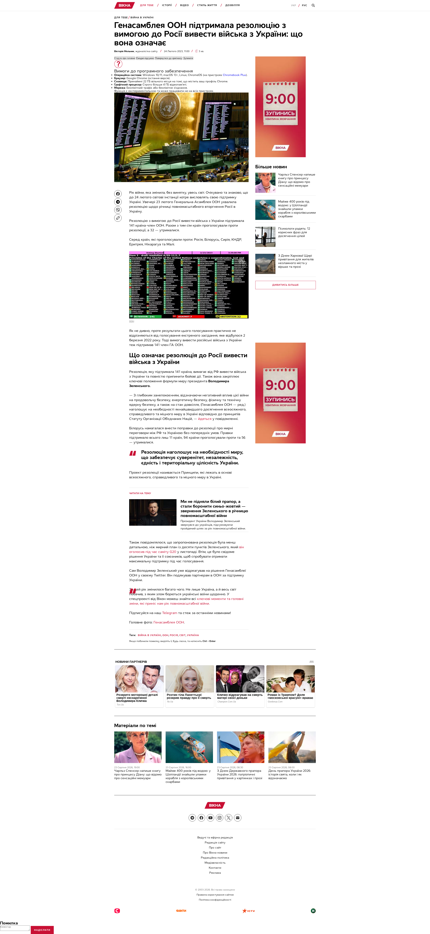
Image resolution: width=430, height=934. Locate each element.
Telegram (169, 613)
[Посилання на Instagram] (219, 817)
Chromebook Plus (234, 75)
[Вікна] (124, 5)
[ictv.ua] (248, 911)
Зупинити (188, 58)
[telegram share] (118, 202)
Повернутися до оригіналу (168, 58)
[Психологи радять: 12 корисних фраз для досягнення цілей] (265, 237)
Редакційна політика (215, 857)
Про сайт (215, 847)
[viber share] (118, 210)
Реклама (215, 872)
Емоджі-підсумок (145, 58)
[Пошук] (314, 6)
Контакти (215, 867)
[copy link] (118, 218)
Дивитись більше (285, 285)
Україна (193, 635)
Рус (304, 5)
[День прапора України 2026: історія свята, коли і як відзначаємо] (292, 747)
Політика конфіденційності (215, 899)
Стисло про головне (125, 58)
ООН (131, 321)
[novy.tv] (313, 911)
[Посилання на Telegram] (192, 817)
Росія (174, 635)
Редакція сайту (215, 842)
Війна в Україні (142, 17)
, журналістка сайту (136, 51)
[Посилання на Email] (237, 817)
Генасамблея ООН (169, 622)
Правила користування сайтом (215, 894)
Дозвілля (232, 5)
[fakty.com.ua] (181, 911)
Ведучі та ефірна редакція (215, 837)
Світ (182, 635)
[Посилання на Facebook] (201, 817)
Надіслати (42, 930)
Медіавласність (215, 862)
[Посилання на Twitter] (228, 817)
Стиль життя (207, 5)
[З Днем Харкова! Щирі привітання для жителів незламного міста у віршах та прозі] (265, 264)
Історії (167, 5)
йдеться (204, 419)
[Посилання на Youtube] (210, 817)
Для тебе (147, 5)
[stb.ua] (117, 911)
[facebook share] (118, 194)
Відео (184, 5)
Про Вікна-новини (215, 852)
